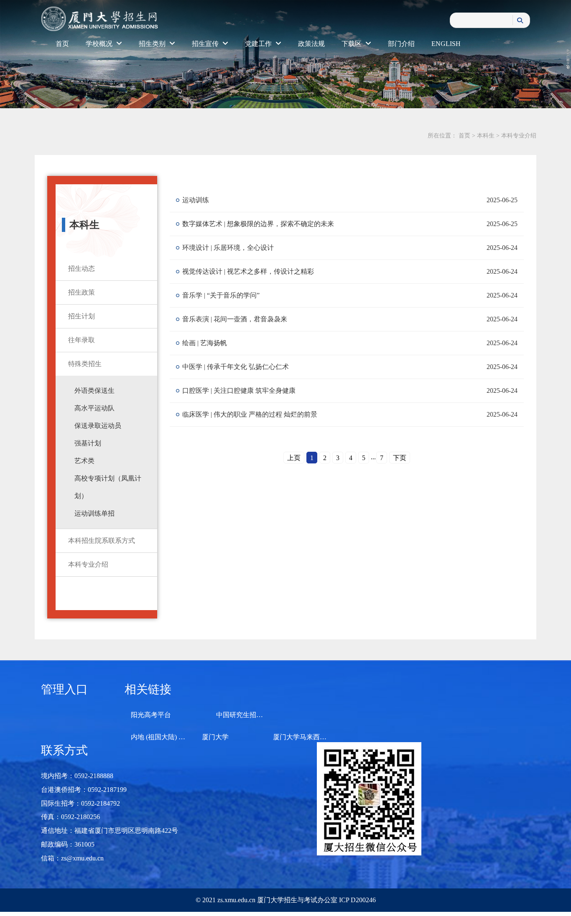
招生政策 (81, 292)
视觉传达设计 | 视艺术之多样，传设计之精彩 (248, 271)
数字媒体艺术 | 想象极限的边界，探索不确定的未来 (258, 223)
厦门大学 (215, 736)
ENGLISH (446, 43)
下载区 (352, 43)
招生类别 (153, 43)
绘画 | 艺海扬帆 (204, 342)
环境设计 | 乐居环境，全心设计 (228, 247)
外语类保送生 (94, 390)
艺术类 (84, 460)
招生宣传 (206, 43)
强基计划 (87, 443)
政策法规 (311, 43)
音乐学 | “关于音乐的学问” (221, 295)
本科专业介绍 (518, 135)
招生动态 (81, 268)
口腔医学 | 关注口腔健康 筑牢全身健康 (239, 390)
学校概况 (100, 43)
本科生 (486, 135)
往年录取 (81, 340)
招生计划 (81, 316)
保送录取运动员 (97, 425)
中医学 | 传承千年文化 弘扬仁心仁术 (235, 366)
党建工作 (259, 43)
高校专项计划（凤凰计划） (107, 487)
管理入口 (64, 689)
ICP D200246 (356, 899)
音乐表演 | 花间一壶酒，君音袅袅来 (234, 319)
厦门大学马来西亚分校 (306, 736)
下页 (399, 457)
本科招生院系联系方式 (101, 540)
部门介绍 (401, 43)
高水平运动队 (94, 408)
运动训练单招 (94, 513)
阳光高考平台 (151, 714)
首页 (62, 43)
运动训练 (195, 200)
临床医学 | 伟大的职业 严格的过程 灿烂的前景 (249, 414)
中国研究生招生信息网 (249, 714)
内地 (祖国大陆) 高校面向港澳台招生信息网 (195, 736)
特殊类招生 (85, 363)
